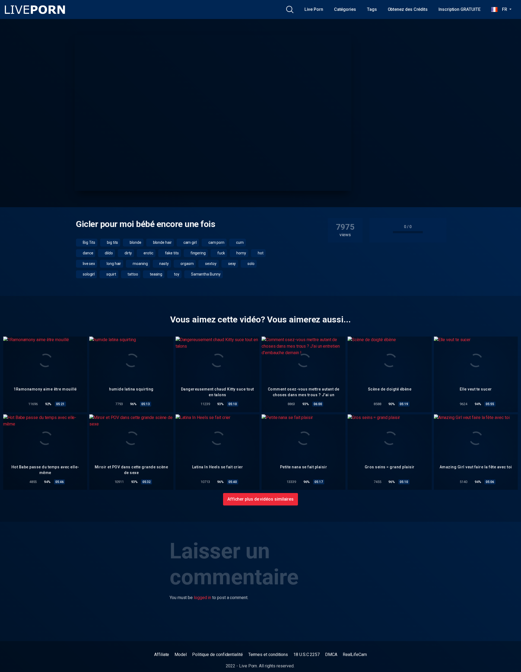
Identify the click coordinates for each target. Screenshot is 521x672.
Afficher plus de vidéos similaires (260, 499)
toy (176, 274)
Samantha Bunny (205, 274)
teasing (155, 274)
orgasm (186, 263)
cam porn (216, 242)
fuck (221, 253)
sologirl (88, 274)
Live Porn (313, 9)
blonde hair (162, 242)
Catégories (345, 9)
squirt (111, 274)
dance (87, 253)
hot (260, 253)
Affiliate (161, 654)
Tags (372, 9)
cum (239, 242)
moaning (140, 263)
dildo (108, 253)
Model (180, 654)
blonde (135, 242)
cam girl (190, 242)
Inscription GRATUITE (459, 9)
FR (503, 9)
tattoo (132, 274)
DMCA (331, 654)
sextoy (210, 263)
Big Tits (88, 242)
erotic (148, 253)
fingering (198, 253)
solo (251, 263)
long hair (113, 263)
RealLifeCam (355, 654)
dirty (128, 253)
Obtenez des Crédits (408, 9)
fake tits (171, 253)
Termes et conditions (268, 654)
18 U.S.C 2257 (306, 654)
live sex (88, 263)
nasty (164, 263)
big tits (112, 242)
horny (241, 253)
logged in (202, 597)
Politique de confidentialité (217, 654)
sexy (231, 263)
